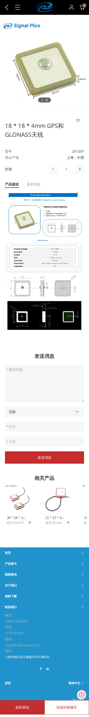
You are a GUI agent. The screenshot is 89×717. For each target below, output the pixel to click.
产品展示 (11, 563)
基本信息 (34, 184)
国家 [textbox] (12, 411)
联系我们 (11, 607)
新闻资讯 (11, 574)
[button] (42, 100)
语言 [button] (43, 683)
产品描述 (12, 184)
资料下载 (11, 596)
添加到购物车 (66, 707)
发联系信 (22, 707)
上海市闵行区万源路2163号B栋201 (27, 657)
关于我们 (11, 585)
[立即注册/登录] (71, 7)
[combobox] (44, 412)
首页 (8, 553)
